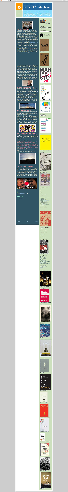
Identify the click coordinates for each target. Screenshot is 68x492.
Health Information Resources (44, 202)
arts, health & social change (37, 7)
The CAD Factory (42, 256)
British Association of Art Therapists (45, 263)
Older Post (36, 221)
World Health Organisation (43, 196)
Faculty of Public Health (43, 207)
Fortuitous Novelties (43, 258)
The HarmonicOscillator (43, 257)
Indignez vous (42, 267)
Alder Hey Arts (42, 188)
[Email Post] (27, 193)
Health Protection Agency (43, 206)
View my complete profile (43, 24)
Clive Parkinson (48, 20)
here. (43, 28)
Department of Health (43, 208)
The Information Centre (43, 203)
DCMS (41, 268)
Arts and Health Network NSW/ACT (45, 229)
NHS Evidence (42, 205)
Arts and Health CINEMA (43, 266)
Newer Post (18, 221)
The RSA (41, 259)
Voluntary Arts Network (43, 262)
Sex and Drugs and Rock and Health (45, 261)
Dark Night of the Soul (43, 260)
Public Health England (43, 199)
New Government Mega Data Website (45, 204)
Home (27, 221)
